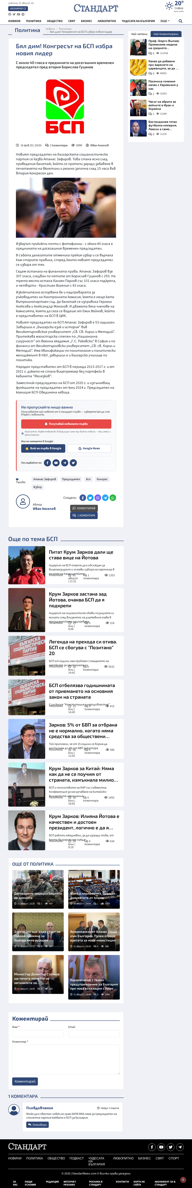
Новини (50, 29)
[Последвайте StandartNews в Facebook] (9, 14)
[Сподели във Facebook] (83, 497)
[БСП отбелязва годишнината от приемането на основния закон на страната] (26, 697)
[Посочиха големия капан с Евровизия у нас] (138, 87)
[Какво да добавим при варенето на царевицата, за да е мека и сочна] (138, 67)
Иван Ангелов (99, 145)
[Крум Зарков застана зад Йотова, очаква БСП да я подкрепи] (26, 610)
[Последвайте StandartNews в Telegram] (23, 14)
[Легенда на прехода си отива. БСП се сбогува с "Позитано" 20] (26, 656)
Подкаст (77, 1158)
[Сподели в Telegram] (105, 497)
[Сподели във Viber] (97, 497)
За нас (15, 1183)
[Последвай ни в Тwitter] (170, 1147)
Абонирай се (18, 9)
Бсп (88, 479)
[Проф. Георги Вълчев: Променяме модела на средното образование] (138, 47)
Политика (65, 29)
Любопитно (123, 1158)
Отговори (39, 1125)
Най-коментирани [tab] (166, 34)
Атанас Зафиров (44, 479)
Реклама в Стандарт (95, 1183)
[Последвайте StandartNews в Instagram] (14, 14)
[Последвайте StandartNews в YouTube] (18, 14)
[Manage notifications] (183, 1180)
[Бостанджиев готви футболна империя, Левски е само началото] (138, 128)
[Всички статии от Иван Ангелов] (23, 501)
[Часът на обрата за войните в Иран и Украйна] (138, 108)
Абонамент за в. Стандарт (165, 1183)
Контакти (122, 1182)
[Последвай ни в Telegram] (180, 1147)
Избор (37, 487)
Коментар (20, 1041)
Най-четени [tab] (139, 34)
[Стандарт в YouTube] (56, 462)
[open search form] (180, 20)
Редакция (52, 1182)
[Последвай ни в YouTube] (161, 1147)
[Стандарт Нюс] (27, 1150)
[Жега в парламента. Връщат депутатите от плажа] (94, 889)
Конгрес (102, 479)
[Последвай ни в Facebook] (152, 1147)
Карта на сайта (139, 1183)
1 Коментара (86, 515)
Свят (160, 1158)
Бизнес (144, 1158)
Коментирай (85, 508)
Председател (71, 479)
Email (71, 1027)
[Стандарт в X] (73, 462)
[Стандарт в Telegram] (64, 462)
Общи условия (30, 1183)
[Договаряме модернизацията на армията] (38, 889)
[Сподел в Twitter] (90, 497)
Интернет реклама (70, 1183)
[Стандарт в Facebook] (47, 462)
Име (16, 1027)
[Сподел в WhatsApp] (113, 497)
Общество (56, 1158)
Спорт (174, 1158)
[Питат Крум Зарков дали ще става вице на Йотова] (26, 565)
